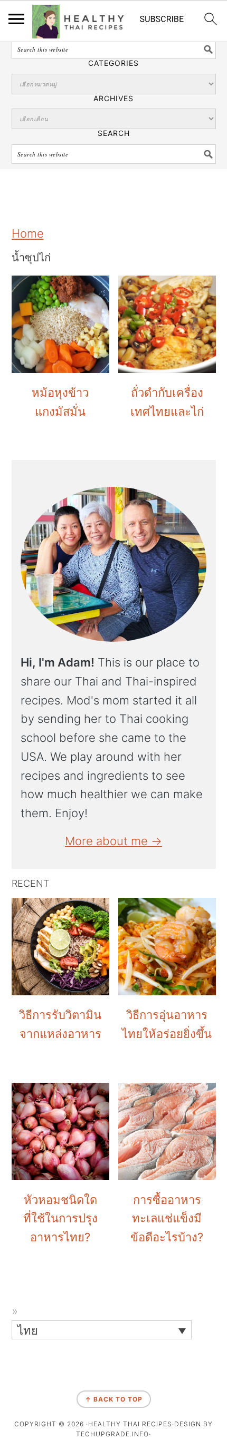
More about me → (113, 841)
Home (28, 233)
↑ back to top (114, 1399)
